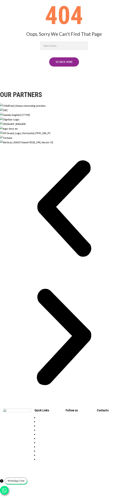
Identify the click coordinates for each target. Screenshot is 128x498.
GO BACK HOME (64, 62)
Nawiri (41, 438)
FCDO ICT (29, 494)
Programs (42, 434)
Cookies (41, 455)
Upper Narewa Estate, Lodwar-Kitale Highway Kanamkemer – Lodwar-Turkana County (112, 425)
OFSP (40, 450)
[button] (64, 208)
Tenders (41, 421)
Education (42, 442)
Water (40, 446)
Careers (41, 417)
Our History (44, 429)
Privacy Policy (45, 459)
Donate (41, 425)
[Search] (84, 45)
